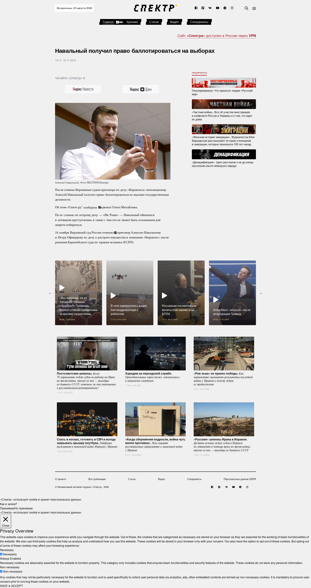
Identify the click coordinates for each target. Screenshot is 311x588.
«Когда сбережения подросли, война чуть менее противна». (155, 444)
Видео (174, 22)
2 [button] (155, 328)
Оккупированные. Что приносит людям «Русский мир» (222, 92)
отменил (108, 232)
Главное (108, 22)
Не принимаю (23, 508)
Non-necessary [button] (9, 567)
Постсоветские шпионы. (86, 380)
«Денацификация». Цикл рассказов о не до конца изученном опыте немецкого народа (222, 164)
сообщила (90, 207)
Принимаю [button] (7, 508)
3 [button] (161, 328)
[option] (78, 293)
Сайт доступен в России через (216, 35)
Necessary (10, 554)
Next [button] (261, 293)
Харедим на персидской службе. (152, 376)
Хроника (132, 22)
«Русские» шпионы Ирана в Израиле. (222, 444)
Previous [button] (50, 293)
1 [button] (150, 328)
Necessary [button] (7, 550)
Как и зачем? (8, 504)
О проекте (60, 479)
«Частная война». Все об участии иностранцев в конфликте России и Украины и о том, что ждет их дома (222, 115)
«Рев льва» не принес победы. (223, 378)
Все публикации (97, 479)
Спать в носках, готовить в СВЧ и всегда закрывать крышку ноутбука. (87, 442)
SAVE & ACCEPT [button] (11, 586)
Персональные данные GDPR (240, 479)
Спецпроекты (199, 22)
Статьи (154, 22)
